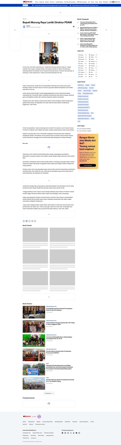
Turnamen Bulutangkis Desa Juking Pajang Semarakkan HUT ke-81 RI (59, 337)
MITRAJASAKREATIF (30, 441)
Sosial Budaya (59, 2)
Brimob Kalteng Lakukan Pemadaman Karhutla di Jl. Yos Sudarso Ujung (60, 380)
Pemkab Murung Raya (70, 2)
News (47, 363)
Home (36, 2)
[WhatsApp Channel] (79, 433)
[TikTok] (74, 433)
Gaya (96, 2)
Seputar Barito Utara (37, 432)
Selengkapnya (48, 393)
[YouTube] (76, 433)
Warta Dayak (41, 435)
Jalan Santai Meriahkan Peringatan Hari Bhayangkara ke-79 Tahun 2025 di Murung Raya (89, 45)
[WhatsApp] (24, 221)
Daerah (47, 2)
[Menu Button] (113, 2)
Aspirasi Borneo (49, 435)
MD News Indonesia (48, 432)
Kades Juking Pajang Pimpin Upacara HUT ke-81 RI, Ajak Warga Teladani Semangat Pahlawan (87, 40)
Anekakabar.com (26, 432)
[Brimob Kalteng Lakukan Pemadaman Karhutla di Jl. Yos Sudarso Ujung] (34, 383)
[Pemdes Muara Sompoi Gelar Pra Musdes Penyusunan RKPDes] (34, 355)
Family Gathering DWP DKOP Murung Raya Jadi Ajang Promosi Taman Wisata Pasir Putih (89, 34)
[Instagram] (65, 433)
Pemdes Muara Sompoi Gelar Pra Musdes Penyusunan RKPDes (58, 352)
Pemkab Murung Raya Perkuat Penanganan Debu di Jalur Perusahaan (59, 309)
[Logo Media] (27, 416)
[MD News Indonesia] (28, 2)
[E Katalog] (34, 416)
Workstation (67, 421)
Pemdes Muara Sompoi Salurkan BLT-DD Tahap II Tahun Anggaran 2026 (64, 5)
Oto (89, 2)
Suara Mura (33, 435)
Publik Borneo (26, 438)
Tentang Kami (31, 421)
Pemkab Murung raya (51, 306)
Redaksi (38, 421)
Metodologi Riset (59, 421)
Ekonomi (52, 2)
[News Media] (39, 416)
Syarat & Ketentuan (83, 421)
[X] (29, 221)
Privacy (92, 421)
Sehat (100, 2)
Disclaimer (75, 421)
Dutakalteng (25, 435)
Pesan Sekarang (88, 165)
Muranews (33, 438)
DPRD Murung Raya (82, 2)
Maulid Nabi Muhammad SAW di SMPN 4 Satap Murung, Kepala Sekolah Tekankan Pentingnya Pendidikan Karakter (88, 29)
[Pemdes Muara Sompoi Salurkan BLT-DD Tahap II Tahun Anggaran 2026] (34, 326)
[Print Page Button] (73, 26)
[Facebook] (26, 221)
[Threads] (68, 433)
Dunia (92, 2)
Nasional (41, 2)
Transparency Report (40, 424)
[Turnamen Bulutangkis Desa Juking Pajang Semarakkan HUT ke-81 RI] (34, 340)
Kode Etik (25, 424)
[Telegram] (32, 221)
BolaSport (105, 2)
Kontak (24, 421)
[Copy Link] (35, 221)
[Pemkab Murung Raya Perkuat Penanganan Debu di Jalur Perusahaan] (34, 312)
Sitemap (31, 424)
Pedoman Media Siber (48, 421)
